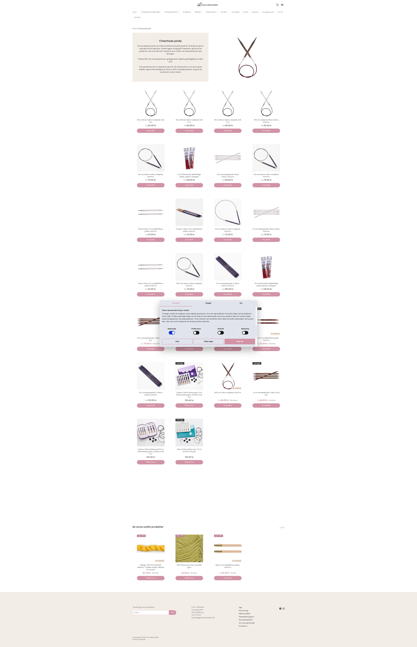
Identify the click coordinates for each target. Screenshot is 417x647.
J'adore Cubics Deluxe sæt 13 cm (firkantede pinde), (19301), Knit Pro (189, 394)
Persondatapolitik (245, 620)
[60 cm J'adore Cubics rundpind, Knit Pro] (266, 158)
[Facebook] (280, 608)
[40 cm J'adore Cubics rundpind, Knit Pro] (228, 212)
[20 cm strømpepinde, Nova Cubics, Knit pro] (228, 158)
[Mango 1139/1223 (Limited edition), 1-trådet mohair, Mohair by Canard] (151, 548)
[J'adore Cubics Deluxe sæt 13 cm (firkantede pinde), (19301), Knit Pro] (189, 376)
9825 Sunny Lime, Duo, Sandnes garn (189, 566)
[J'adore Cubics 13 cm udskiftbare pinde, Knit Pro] (189, 212)
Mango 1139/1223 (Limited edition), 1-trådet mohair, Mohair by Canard (150, 567)
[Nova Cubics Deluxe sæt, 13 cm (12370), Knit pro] (189, 432)
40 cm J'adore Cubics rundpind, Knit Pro (227, 230)
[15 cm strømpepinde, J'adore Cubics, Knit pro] (228, 267)
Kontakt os (243, 626)
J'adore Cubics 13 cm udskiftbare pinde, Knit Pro (189, 230)
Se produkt (150, 131)
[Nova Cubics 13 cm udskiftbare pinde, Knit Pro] (151, 212)
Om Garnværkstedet (247, 623)
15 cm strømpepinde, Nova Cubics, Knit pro (266, 230)
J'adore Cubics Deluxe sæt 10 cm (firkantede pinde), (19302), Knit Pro (151, 451)
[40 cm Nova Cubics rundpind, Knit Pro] (228, 103)
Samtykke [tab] (176, 303)
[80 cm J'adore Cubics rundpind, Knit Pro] (151, 158)
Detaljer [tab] (209, 303)
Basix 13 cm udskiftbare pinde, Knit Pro (228, 566)
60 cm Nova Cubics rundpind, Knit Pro (189, 121)
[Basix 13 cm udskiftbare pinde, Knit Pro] (228, 548)
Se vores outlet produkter (148, 527)
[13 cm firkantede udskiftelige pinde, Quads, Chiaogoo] (189, 158)
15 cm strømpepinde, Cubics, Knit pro (266, 393)
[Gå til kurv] (282, 5)
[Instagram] (284, 608)
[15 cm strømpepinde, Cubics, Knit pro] (266, 376)
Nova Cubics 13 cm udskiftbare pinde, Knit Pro (150, 230)
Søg (240, 607)
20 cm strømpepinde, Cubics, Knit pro (150, 339)
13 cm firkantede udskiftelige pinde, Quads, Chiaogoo (189, 175)
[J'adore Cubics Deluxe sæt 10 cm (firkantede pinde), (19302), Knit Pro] (151, 432)
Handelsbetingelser (246, 617)
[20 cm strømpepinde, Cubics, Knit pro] (151, 321)
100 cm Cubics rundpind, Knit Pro (227, 392)
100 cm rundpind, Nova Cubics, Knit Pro (266, 121)
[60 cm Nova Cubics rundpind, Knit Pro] (189, 103)
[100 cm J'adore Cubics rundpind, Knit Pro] (189, 267)
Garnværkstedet (152, 637)
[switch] (196, 332)
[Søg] (277, 5)
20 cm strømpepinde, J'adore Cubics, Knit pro (150, 393)
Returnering (243, 611)
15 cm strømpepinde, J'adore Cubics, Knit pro (227, 284)
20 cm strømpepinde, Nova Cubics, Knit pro (228, 175)
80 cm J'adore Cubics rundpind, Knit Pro (150, 175)
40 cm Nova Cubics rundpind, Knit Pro (227, 121)
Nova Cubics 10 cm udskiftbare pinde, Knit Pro (150, 284)
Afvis (177, 341)
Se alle (282, 527)
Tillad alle (239, 341)
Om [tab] (241, 303)
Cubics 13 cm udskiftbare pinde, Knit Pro (266, 339)
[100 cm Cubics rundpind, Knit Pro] (228, 376)
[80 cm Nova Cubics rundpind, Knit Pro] (151, 103)
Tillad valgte (208, 341)
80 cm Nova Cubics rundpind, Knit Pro (150, 121)
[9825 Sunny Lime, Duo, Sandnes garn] (189, 548)
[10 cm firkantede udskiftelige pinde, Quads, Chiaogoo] (266, 267)
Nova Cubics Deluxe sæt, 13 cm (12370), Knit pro (189, 450)
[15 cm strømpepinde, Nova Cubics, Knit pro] (266, 212)
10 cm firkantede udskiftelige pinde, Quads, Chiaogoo (266, 284)
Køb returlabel (244, 614)
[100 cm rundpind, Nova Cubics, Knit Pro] (266, 103)
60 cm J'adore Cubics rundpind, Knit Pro (266, 175)
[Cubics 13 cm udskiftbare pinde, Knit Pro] (266, 321)
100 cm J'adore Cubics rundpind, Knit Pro (189, 284)
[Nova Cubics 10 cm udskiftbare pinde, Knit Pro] (151, 267)
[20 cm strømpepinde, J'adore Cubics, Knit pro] (151, 376)
